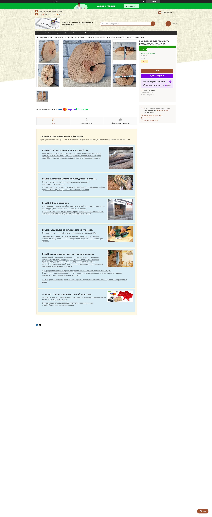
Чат (204, 511)
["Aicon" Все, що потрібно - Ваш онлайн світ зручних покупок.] (47, 23)
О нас (67, 33)
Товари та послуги (46, 37)
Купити (157, 71)
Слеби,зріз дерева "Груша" (95, 37)
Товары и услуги (54, 33)
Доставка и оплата (92, 33)
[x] (40, 325)
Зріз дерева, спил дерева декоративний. (69, 37)
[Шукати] (153, 23)
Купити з (153, 76)
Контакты (76, 33)
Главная (40, 33)
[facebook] (37, 325)
